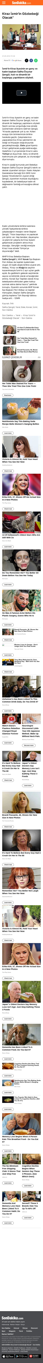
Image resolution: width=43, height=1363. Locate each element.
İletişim (17, 1324)
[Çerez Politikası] (14, 1350)
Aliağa (21, 267)
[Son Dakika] (21, 2)
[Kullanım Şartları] (7, 1348)
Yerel (21, 1331)
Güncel (16, 1328)
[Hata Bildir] (24, 1351)
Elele (22, 145)
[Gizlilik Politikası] (19, 1348)
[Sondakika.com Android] (21, 1356)
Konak (26, 259)
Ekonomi (34, 1328)
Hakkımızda (5, 1324)
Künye (23, 1324)
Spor (3, 1331)
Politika (29, 1331)
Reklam (12, 1324)
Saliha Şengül (8, 259)
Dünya (25, 1328)
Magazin (12, 1331)
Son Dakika (6, 1328)
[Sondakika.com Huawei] (35, 1356)
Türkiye (5, 154)
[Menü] (3, 2)
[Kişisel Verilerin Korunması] (29, 1350)
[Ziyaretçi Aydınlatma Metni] (10, 1351)
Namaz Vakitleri (7, 1334)
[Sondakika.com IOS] (8, 1356)
